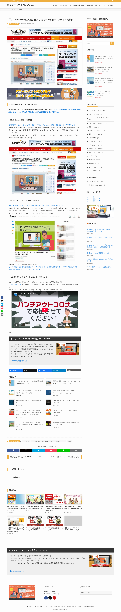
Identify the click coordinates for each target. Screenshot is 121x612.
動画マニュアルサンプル (97, 130)
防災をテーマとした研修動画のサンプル (98, 253)
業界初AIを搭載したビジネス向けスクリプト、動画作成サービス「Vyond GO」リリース (104, 69)
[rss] (110, 1)
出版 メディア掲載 (13, 23)
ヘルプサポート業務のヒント (98, 123)
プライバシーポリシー (59, 606)
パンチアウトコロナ (15, 284)
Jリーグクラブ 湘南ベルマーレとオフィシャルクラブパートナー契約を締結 (104, 93)
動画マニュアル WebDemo (20, 5)
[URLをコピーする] (76, 450)
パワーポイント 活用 (96, 141)
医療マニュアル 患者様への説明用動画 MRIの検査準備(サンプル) (99, 230)
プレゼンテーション (61, 441)
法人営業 (69, 441)
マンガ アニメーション (97, 110)
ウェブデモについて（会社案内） (34, 606)
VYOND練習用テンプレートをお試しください (100, 267)
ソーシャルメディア (95, 167)
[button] (13, 450)
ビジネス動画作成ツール (89, 606)
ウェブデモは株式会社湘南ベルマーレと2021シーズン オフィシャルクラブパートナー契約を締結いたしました (29, 424)
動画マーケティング (96, 152)
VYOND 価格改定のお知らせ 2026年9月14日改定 (100, 260)
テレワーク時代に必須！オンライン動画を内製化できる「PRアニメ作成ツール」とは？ (37, 205)
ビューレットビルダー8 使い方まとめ (100, 118)
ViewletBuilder (92, 177)
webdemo (16, 477)
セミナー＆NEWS (95, 114)
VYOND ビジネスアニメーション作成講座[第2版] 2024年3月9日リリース (104, 58)
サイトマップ (48, 606)
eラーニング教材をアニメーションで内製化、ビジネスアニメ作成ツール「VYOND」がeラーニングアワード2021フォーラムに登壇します (29, 412)
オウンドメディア (36, 441)
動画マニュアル (94, 127)
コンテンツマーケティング (48, 441)
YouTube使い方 (94, 159)
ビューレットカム (92, 197)
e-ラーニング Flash (96, 148)
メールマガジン (94, 171)
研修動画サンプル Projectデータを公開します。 (99, 238)
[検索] (112, 1)
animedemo (93, 223)
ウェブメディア (26, 441)
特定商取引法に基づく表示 (74, 606)
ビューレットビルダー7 (93, 201)
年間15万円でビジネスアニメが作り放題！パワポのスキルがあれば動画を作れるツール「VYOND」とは (42, 125)
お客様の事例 (94, 138)
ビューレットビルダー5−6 (94, 199)
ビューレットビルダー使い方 (97, 181)
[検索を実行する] (112, 43)
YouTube (93, 156)
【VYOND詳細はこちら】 (19, 361)
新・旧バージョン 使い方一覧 (97, 185)
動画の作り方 (94, 163)
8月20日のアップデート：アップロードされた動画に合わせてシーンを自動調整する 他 (100, 246)
